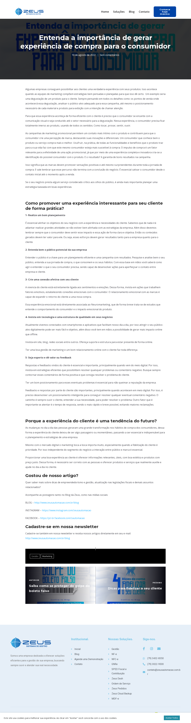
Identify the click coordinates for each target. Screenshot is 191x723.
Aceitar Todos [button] (172, 717)
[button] (165, 11)
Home (105, 11)
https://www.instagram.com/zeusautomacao (66, 510)
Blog (132, 11)
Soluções (119, 11)
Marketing (47, 556)
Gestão (34, 556)
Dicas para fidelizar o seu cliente (135, 588)
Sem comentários (109, 55)
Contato (144, 11)
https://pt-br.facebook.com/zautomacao (62, 518)
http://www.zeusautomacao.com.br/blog (56, 502)
